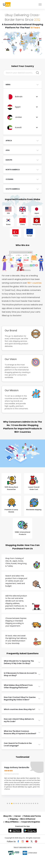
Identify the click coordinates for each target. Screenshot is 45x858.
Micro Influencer (28, 819)
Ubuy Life (7, 816)
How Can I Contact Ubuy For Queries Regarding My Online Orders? (20, 698)
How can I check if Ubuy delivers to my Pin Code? (19, 720)
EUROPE (9, 160)
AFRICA (9, 140)
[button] (7, 803)
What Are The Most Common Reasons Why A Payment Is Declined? (20, 732)
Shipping (14, 819)
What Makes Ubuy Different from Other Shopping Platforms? (18, 686)
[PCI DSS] (14, 852)
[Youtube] (27, 841)
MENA (8, 84)
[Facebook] (18, 841)
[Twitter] (31, 841)
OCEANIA (9, 179)
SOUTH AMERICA (13, 189)
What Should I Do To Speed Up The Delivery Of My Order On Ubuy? (19, 662)
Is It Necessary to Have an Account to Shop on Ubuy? (20, 674)
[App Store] (16, 830)
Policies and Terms (32, 816)
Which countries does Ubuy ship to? (19, 709)
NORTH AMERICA (13, 169)
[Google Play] (30, 830)
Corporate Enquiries (30, 822)
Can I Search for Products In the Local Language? (18, 744)
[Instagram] (23, 841)
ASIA (8, 150)
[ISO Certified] (30, 852)
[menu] (40, 4)
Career (17, 816)
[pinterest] (36, 841)
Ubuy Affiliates (12, 822)
